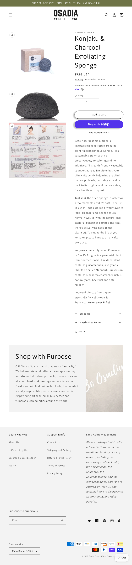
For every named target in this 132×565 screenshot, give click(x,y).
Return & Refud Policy (59, 457)
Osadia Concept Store (98, 556)
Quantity (79, 95)
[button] (10, 15)
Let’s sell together (19, 450)
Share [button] (82, 331)
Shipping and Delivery (59, 450)
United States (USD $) (22, 551)
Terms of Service (56, 465)
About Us (14, 442)
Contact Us (53, 442)
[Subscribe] (62, 520)
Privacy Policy (54, 473)
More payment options (99, 132)
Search (12, 465)
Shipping (79, 79)
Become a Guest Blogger (22, 457)
